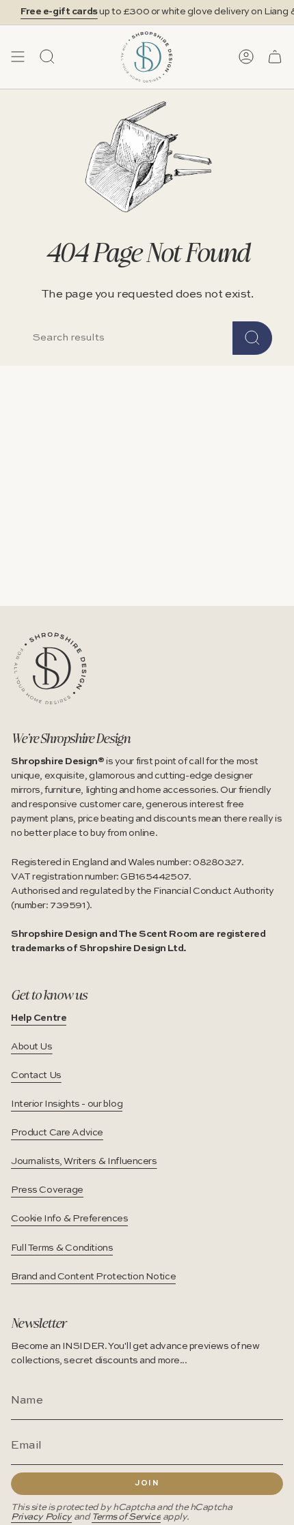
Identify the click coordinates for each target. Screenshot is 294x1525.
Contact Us (36, 1075)
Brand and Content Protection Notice (93, 1276)
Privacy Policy (41, 1517)
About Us (32, 1046)
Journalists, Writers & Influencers (84, 1161)
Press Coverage (47, 1190)
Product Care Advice (57, 1132)
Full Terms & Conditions (62, 1248)
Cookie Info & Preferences (69, 1218)
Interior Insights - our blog (66, 1104)
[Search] (252, 338)
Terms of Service (126, 1517)
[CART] (274, 56)
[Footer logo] (50, 668)
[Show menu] (17, 56)
